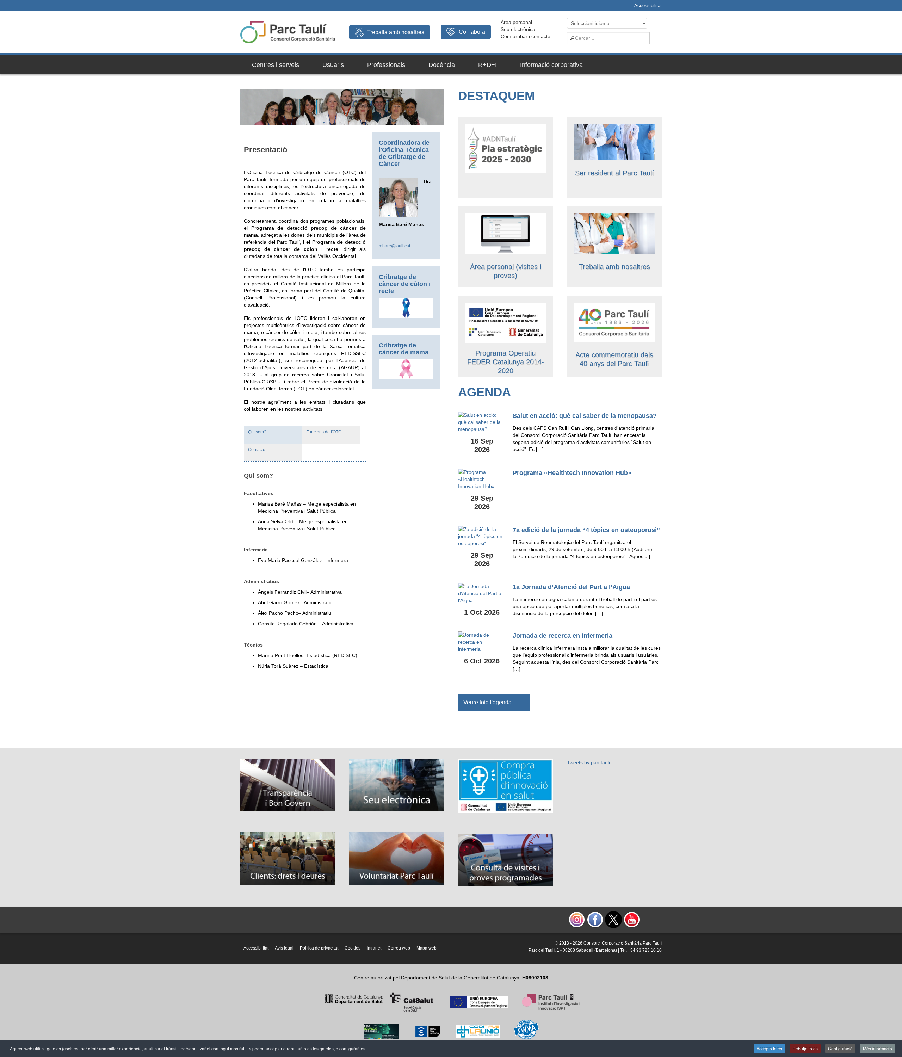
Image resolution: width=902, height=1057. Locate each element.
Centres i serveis (275, 64)
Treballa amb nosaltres (395, 32)
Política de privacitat (319, 948)
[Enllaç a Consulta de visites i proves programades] (505, 233)
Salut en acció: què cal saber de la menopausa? (585, 415)
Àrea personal (516, 22)
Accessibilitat (648, 5)
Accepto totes (769, 1048)
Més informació (877, 1048)
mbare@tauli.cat (394, 245)
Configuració (840, 1048)
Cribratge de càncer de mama (403, 349)
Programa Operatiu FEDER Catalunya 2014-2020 (505, 362)
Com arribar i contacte (525, 36)
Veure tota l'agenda (487, 702)
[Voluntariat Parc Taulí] (396, 858)
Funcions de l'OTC (323, 431)
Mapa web (426, 948)
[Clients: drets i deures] (287, 858)
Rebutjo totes (805, 1048)
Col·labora (472, 32)
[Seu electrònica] (396, 784)
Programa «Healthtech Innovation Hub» (572, 472)
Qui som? (257, 431)
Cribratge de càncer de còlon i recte (405, 284)
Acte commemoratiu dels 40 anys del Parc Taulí (614, 359)
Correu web (399, 948)
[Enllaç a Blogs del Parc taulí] (505, 785)
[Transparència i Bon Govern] (287, 784)
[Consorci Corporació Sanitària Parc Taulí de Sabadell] (287, 31)
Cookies (352, 948)
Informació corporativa (551, 64)
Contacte (256, 449)
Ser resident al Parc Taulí (614, 173)
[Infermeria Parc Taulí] (614, 321)
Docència (441, 64)
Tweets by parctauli (588, 762)
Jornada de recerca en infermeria (562, 635)
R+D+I (487, 64)
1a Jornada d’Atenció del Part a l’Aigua (571, 587)
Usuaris (333, 64)
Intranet (374, 948)
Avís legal (284, 948)
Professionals (386, 64)
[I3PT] (479, 1001)
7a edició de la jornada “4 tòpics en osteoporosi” (586, 529)
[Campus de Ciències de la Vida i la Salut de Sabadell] (505, 322)
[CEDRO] (427, 1031)
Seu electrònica (518, 29)
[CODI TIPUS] (478, 1031)
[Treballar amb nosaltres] (614, 233)
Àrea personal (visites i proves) (505, 271)
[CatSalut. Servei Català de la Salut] (378, 1001)
